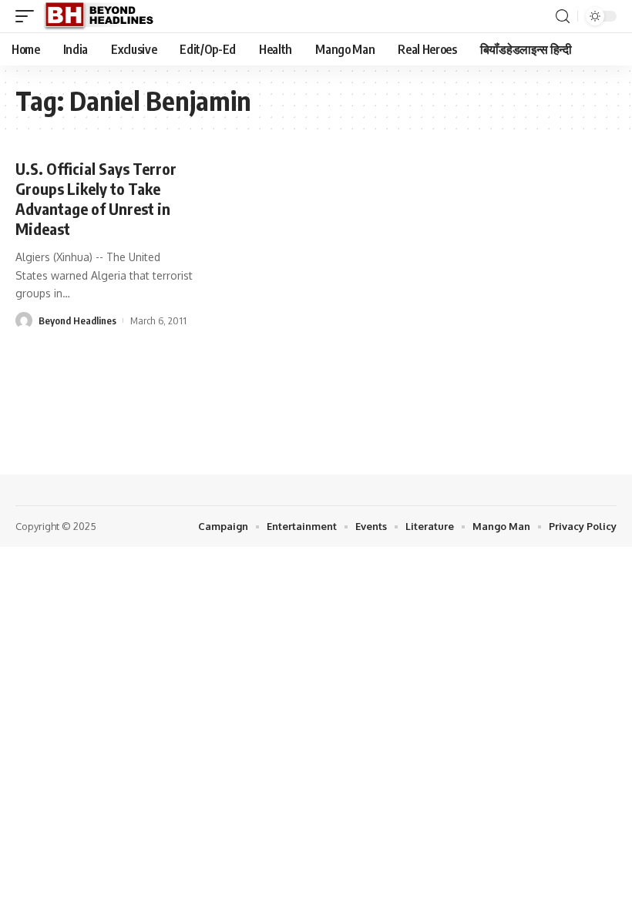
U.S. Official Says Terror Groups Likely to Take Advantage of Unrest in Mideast (95, 198)
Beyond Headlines (77, 320)
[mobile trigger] (28, 16)
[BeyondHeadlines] (104, 16)
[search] (562, 17)
